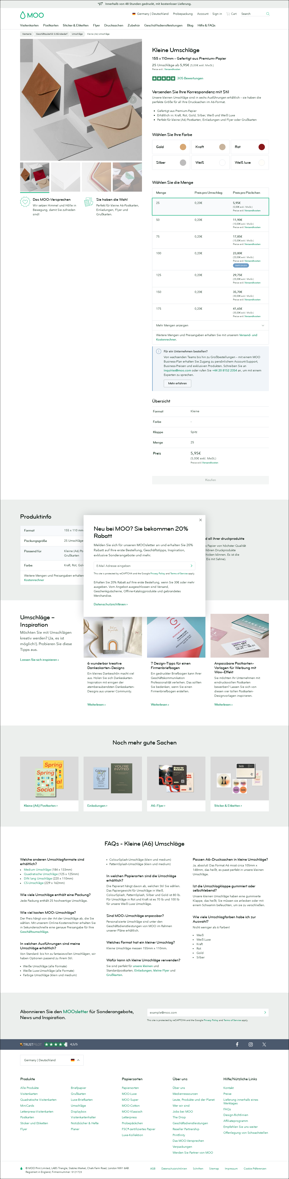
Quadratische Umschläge (41, 874)
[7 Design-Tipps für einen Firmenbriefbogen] (176, 636)
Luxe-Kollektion (132, 1135)
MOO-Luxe (129, 1094)
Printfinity (179, 1135)
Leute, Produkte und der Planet (194, 1100)
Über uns (179, 1088)
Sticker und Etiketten (34, 1123)
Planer (75, 1129)
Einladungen (143, 970)
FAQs (227, 1109)
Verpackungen (182, 1147)
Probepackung (183, 14)
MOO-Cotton (131, 1106)
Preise (227, 1094)
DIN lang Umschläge (38, 878)
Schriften (198, 1168)
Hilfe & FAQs (206, 25)
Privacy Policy (211, 1020)
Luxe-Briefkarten (82, 1100)
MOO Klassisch (132, 1111)
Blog (190, 25)
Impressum (231, 1168)
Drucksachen (113, 25)
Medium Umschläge (37, 869)
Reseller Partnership (186, 1129)
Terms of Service (232, 1020)
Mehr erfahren (177, 383)
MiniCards (27, 1106)
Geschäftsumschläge (34, 932)
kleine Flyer (161, 970)
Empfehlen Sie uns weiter (240, 1127)
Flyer (96, 25)
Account (202, 14)
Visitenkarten (29, 25)
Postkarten (51, 25)
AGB (153, 1168)
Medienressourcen (185, 1094)
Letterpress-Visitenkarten (36, 1111)
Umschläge (78, 1106)
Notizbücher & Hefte (85, 1123)
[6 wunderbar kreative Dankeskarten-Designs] (113, 636)
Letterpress (129, 1117)
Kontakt (228, 1088)
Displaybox (78, 1111)
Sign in (217, 14)
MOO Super (130, 1100)
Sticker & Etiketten (76, 25)
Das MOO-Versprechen (188, 1141)
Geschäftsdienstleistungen (163, 25)
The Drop (179, 1117)
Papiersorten (130, 1088)
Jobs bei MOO (183, 1111)
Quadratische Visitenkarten (38, 1100)
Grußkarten (114, 975)
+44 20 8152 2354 (224, 370)
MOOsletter (75, 1012)
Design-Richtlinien (235, 1115)
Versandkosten (172, 69)
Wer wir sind (181, 1106)
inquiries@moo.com (177, 370)
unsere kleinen (143, 966)
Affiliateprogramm (235, 1121)
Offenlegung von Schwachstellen (245, 1133)
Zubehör (134, 25)
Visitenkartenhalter (83, 1117)
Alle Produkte (29, 1088)
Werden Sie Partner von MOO (193, 1152)
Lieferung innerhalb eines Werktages (240, 1101)
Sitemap (214, 1168)
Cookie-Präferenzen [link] (255, 1168)
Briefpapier (78, 1088)
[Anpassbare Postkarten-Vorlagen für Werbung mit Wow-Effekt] (240, 636)
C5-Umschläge (34, 883)
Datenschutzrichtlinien (174, 1168)
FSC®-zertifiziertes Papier (138, 1129)
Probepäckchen (132, 1123)
